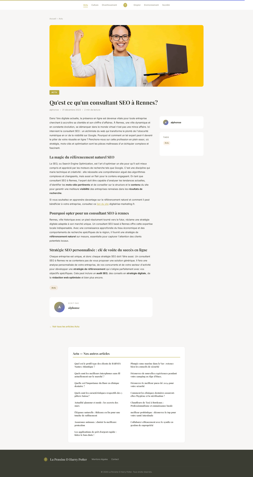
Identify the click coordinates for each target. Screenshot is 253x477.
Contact (115, 459)
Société (166, 5)
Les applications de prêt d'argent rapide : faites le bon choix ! (95, 433)
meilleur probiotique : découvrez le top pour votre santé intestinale (153, 414)
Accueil (52, 18)
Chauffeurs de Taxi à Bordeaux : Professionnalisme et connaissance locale (152, 404)
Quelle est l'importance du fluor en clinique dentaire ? (97, 385)
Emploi (137, 5)
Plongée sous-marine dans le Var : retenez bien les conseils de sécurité (152, 365)
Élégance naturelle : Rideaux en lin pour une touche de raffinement (97, 414)
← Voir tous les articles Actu (64, 326)
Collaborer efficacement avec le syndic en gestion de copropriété (152, 424)
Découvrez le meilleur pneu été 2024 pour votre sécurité (152, 385)
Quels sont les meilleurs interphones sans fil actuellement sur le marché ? (97, 375)
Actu (85, 5)
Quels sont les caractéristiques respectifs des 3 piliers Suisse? (98, 394)
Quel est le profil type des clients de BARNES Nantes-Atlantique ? (98, 365)
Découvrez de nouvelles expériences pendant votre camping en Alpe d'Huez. (154, 375)
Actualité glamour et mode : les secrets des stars (96, 404)
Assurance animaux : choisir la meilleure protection (96, 424)
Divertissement (109, 5)
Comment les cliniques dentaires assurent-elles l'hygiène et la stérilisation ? (153, 394)
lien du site (103, 203)
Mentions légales (100, 459)
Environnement (151, 5)
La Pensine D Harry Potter (68, 459)
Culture (94, 5)
